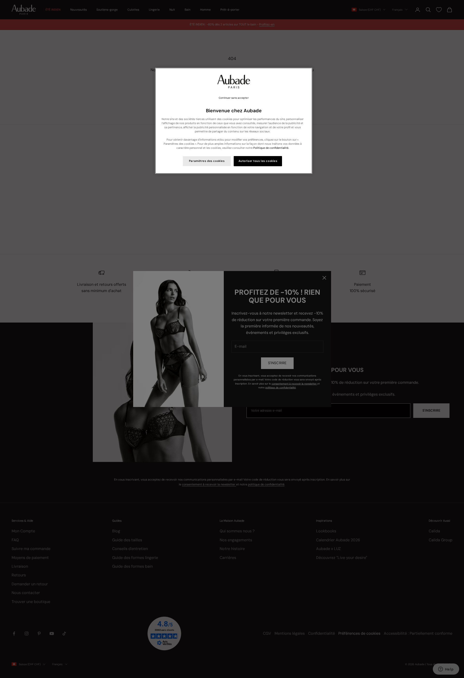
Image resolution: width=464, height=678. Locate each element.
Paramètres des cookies (207, 161)
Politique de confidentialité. (271, 148)
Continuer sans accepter (233, 97)
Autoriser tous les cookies (258, 161)
